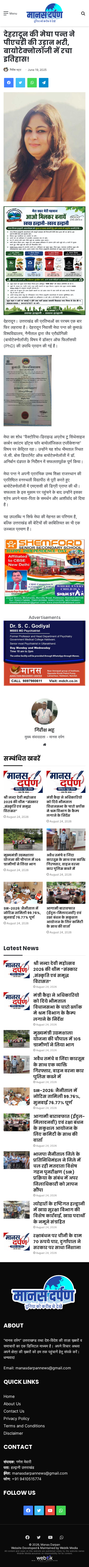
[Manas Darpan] (44, 13)
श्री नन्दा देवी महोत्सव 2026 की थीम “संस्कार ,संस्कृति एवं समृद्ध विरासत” (21, 804)
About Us (12, 1403)
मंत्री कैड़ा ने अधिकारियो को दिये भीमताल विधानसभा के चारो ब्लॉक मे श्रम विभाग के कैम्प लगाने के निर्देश (66, 806)
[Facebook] (9, 82)
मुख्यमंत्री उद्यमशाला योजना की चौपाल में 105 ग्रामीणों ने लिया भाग (22, 860)
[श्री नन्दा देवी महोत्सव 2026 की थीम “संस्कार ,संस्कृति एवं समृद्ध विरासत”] (23, 782)
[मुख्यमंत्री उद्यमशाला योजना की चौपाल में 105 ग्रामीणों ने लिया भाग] (23, 840)
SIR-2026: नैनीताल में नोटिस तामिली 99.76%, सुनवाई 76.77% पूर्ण (22, 913)
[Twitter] (20, 82)
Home (9, 1396)
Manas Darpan (50, 1544)
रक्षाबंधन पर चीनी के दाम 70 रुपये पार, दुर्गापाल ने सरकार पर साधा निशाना (57, 1242)
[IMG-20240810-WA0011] (44, 684)
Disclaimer (13, 1433)
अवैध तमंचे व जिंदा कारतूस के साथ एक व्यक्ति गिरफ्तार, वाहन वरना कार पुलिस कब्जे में (66, 862)
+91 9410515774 (26, 1478)
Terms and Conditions (24, 1425)
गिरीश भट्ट (15, 70)
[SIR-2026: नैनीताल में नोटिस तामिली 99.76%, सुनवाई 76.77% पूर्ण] (23, 893)
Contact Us (14, 1411)
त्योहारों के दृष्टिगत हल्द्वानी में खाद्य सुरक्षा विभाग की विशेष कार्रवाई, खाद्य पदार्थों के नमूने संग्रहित (59, 1213)
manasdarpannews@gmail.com (43, 1368)
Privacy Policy (16, 1418)
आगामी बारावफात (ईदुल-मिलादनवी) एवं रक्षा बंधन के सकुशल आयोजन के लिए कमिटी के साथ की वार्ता (65, 917)
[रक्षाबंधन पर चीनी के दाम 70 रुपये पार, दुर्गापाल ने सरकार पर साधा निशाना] (17, 1242)
